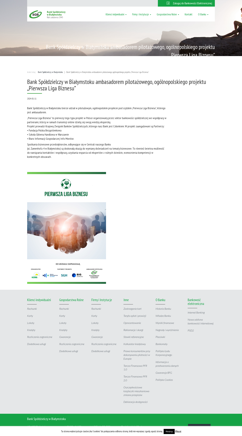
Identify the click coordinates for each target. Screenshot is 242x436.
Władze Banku (163, 315)
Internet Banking (196, 312)
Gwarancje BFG (164, 372)
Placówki (160, 336)
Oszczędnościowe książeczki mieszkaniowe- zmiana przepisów (136, 391)
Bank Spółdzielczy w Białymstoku (50, 72)
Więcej (178, 431)
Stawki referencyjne (133, 336)
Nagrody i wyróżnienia (167, 329)
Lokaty (30, 322)
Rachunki (32, 308)
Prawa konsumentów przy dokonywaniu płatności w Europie (136, 354)
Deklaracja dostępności (135, 401)
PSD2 (191, 330)
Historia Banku (163, 308)
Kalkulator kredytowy (134, 343)
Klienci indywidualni (115, 14)
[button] (186, 3)
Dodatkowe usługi (36, 343)
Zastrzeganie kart (132, 308)
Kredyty (31, 329)
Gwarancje (65, 336)
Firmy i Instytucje (140, 14)
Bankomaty (161, 343)
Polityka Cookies (164, 379)
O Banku (202, 14)
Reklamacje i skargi (133, 329)
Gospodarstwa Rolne (167, 14)
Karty (30, 315)
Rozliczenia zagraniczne (39, 336)
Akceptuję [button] (169, 431)
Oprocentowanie (132, 322)
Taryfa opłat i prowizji (134, 315)
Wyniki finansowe (165, 322)
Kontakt (188, 14)
